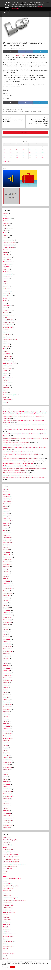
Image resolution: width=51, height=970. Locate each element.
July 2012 (5, 714)
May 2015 (5, 632)
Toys (4, 390)
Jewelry (5, 298)
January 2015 (6, 641)
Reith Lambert (22, 111)
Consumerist (6, 842)
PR (4, 341)
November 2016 (7, 588)
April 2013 (5, 692)
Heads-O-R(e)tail (7, 869)
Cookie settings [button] (5, 967)
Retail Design (6, 353)
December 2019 (7, 520)
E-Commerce (6, 257)
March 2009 (6, 810)
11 (10, 152)
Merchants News (7, 883)
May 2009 (5, 805)
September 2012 (7, 709)
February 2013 (6, 697)
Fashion (5, 269)
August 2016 (6, 595)
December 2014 (7, 644)
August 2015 (6, 624)
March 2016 (6, 607)
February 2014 (6, 668)
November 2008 (7, 820)
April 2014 (5, 663)
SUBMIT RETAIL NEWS (25, 133)
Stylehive (5, 943)
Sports (5, 380)
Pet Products (6, 334)
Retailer (21, 109)
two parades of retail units (36, 111)
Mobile (5, 317)
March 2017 (6, 578)
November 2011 (7, 733)
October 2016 (6, 590)
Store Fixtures (6, 382)
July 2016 (5, 598)
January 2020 (6, 518)
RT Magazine (6, 929)
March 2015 (6, 636)
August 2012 (6, 711)
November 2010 (7, 762)
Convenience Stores (8, 247)
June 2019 (5, 528)
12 (16, 152)
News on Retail (7, 890)
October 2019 (6, 523)
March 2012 (6, 723)
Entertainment (7, 262)
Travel (4, 397)
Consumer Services (8, 245)
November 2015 (7, 617)
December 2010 (7, 760)
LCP (18, 111)
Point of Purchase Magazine (10, 898)
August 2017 (6, 566)
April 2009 (5, 808)
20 (23, 155)
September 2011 (7, 738)
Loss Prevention (7, 305)
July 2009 (5, 801)
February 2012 (6, 726)
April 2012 (5, 721)
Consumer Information (9, 242)
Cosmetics (6, 249)
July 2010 (5, 772)
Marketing (5, 312)
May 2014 (5, 661)
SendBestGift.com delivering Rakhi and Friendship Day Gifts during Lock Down (23, 477)
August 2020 (6, 503)
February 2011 (6, 755)
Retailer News (6, 919)
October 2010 (6, 764)
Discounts (5, 254)
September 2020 (7, 501)
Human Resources (8, 295)
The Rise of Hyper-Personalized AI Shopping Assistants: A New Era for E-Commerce (24, 425)
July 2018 (5, 547)
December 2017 (7, 557)
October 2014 (6, 648)
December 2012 (7, 702)
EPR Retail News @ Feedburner (11, 856)
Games (5, 281)
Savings (5, 370)
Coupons (5, 252)
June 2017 (5, 571)
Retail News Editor (20, 48)
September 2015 (7, 622)
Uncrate (5, 956)
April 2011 (5, 750)
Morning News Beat (8, 888)
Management (13, 109)
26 (17, 157)
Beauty (5, 230)
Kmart (4, 873)
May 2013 (5, 690)
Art (4, 216)
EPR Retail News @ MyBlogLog (11, 859)
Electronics (6, 259)
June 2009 (6, 803)
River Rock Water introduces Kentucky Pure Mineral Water (18, 463)
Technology (6, 387)
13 (23, 152)
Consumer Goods (7, 240)
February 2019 (6, 532)
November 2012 (7, 704)
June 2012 (5, 716)
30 (42, 157)
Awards (5, 225)
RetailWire (6, 927)
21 (29, 155)
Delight (5, 847)
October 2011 (6, 735)
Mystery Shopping (8, 322)
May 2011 (5, 748)
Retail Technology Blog (9, 912)
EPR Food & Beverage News (10, 854)
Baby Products (7, 228)
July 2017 (5, 569)
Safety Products (7, 368)
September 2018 (7, 542)
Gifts (4, 283)
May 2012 (5, 719)
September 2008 (7, 825)
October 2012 (6, 706)
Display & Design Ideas (9, 852)
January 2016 (6, 612)
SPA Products (6, 378)
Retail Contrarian (7, 902)
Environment (6, 264)
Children (5, 237)
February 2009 (7, 813)
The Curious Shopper (8, 953)
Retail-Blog (6, 917)
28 (30, 157)
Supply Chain (6, 385)
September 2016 (7, 593)
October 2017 (6, 561)
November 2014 (7, 646)
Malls (4, 307)
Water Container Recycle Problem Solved (14, 451)
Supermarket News (8, 946)
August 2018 (6, 545)
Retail (17, 109)
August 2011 (6, 740)
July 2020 (5, 506)
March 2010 (6, 781)
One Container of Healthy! (10, 445)
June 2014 (5, 658)
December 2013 (7, 673)
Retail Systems (7, 910)
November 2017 (7, 559)
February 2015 (6, 639)
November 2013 (7, 675)
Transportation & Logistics (10, 394)
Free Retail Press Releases (10, 866)
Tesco (4, 951)
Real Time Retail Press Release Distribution (14, 900)
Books (4, 233)
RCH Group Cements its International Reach (14, 475)
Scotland (28, 111)
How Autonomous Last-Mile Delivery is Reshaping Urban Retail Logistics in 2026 (24, 429)
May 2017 (5, 574)
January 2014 (6, 670)
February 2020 (7, 516)
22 (36, 155)
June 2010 (5, 774)
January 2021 (6, 494)
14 (29, 152)
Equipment (6, 266)
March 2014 (6, 665)
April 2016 (5, 605)
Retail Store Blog (7, 907)
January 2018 (6, 554)
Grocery (5, 286)
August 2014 (6, 653)
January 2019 (6, 535)
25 (10, 157)
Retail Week (6, 914)
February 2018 (6, 552)
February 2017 (6, 581)
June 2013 (5, 687)
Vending (5, 402)
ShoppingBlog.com (8, 936)
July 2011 (5, 743)
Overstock (5, 332)
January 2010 (6, 786)
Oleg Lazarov (6, 893)
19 (17, 155)
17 (4, 155)
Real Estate (6, 344)
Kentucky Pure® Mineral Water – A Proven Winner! (16, 442)
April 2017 (5, 576)
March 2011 (6, 752)
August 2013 (6, 682)
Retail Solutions (7, 361)
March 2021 (6, 491)
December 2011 (7, 731)
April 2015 (5, 634)
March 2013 (6, 694)
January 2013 (6, 699)
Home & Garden (7, 291)
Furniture (5, 278)
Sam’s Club (6, 931)
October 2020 (6, 499)
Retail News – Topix (8, 905)
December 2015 (7, 615)
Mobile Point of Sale (8, 320)
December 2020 (7, 496)
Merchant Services (8, 315)
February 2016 (6, 610)
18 (10, 155)
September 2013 (7, 680)
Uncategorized (7, 399)
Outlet (5, 329)
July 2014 (5, 656)
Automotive (6, 223)
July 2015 (5, 627)
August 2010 (6, 769)
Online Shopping (7, 327)
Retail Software (7, 358)
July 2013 (5, 685)
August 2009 (6, 798)
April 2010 (5, 779)
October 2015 (6, 619)
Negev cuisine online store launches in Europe (15, 472)
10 (4, 152)
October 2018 (6, 540)
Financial (5, 271)
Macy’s (5, 881)
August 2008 (6, 827)
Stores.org (5, 939)
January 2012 (6, 728)
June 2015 (5, 629)
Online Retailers (7, 324)
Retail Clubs (6, 351)
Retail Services (7, 356)
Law (4, 303)
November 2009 (7, 791)
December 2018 (7, 537)
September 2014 (7, 651)
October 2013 (6, 677)
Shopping (5, 373)
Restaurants (6, 346)
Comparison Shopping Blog (10, 840)
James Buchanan (12, 111)
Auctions (5, 220)
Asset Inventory (7, 218)
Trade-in (5, 392)
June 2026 (5, 489)
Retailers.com (6, 922)
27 (23, 157)
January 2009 (6, 815)
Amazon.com (6, 837)
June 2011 (5, 745)
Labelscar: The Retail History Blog (12, 878)
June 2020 (5, 508)
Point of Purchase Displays (10, 339)
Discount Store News (8, 849)
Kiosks (5, 300)
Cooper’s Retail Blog (8, 844)
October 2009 (6, 793)
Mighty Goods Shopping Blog (10, 885)
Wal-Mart (5, 958)
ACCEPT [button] (12, 966)
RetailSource (6, 924)
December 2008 (7, 818)
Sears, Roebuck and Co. (9, 934)
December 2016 (7, 586)
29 (36, 157)
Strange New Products (9, 941)
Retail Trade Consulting (9, 363)
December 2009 (7, 789)
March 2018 (6, 549)
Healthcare (6, 288)
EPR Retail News (20, 55)
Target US (5, 948)
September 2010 (7, 767)
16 (42, 152)
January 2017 (6, 583)
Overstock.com (7, 895)
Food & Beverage (7, 274)
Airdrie (6, 111)
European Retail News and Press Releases (14, 864)
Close (47, 2)
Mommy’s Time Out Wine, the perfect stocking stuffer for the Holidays (21, 454)
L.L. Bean (5, 876)
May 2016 (5, 603)
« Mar (4, 161)
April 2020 (5, 511)
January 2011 (6, 757)
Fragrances (6, 276)
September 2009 (7, 796)
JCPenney (5, 871)
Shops (4, 375)
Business (7, 109)
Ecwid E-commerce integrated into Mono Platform (16, 466)
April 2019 (5, 530)
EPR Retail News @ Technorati (11, 861)
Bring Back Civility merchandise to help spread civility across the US (20, 458)
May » (8, 161)
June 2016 (5, 600)
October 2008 (6, 822)
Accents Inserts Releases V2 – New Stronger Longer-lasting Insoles (20, 461)
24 (4, 157)
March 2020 (6, 513)
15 (36, 152)
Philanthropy (6, 336)
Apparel (5, 213)
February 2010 (6, 784)
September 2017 (7, 564)
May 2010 (5, 777)
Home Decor (6, 293)
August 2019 (6, 525)
